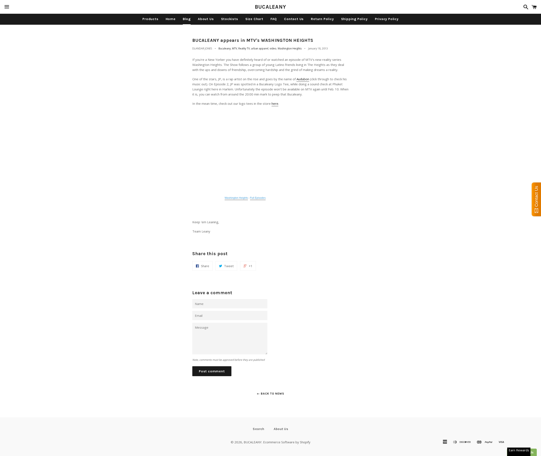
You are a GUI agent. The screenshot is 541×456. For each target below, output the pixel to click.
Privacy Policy (387, 19)
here (275, 103)
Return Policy (322, 19)
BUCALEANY (270, 7)
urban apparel (259, 48)
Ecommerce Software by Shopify (286, 442)
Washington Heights (290, 48)
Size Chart (254, 19)
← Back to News (270, 393)
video (273, 48)
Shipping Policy (354, 19)
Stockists (229, 19)
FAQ (273, 19)
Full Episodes (258, 197)
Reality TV (244, 48)
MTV (234, 48)
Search (258, 429)
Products (150, 19)
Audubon (302, 79)
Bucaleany (225, 48)
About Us (206, 19)
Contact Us (294, 19)
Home (171, 19)
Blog (187, 19)
